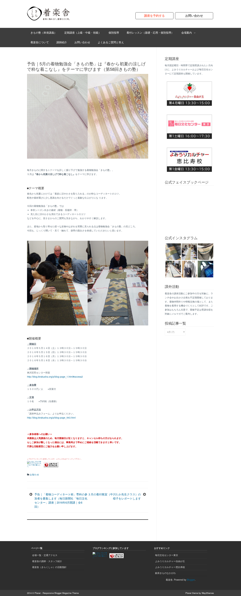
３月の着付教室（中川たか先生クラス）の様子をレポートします (114, 496)
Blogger (191, 579)
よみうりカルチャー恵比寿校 (170, 567)
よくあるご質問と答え (111, 42)
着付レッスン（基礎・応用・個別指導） (150, 32)
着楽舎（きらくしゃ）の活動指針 (49, 567)
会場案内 (186, 32)
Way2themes (208, 593)
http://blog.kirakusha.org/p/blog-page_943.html (51, 417)
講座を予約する (154, 15)
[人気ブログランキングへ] (51, 466)
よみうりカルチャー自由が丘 (170, 561)
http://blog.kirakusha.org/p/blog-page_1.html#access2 (55, 376)
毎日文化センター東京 (166, 555)
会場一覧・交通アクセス (44, 555)
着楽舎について (39, 42)
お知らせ (34, 474)
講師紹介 (61, 42)
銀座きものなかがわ (165, 573)
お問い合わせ (194, 15)
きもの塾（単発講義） (43, 32)
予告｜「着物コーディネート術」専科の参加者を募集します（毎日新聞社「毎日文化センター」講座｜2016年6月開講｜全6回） (60, 500)
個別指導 (114, 32)
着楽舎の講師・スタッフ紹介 (47, 561)
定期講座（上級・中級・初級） (82, 32)
